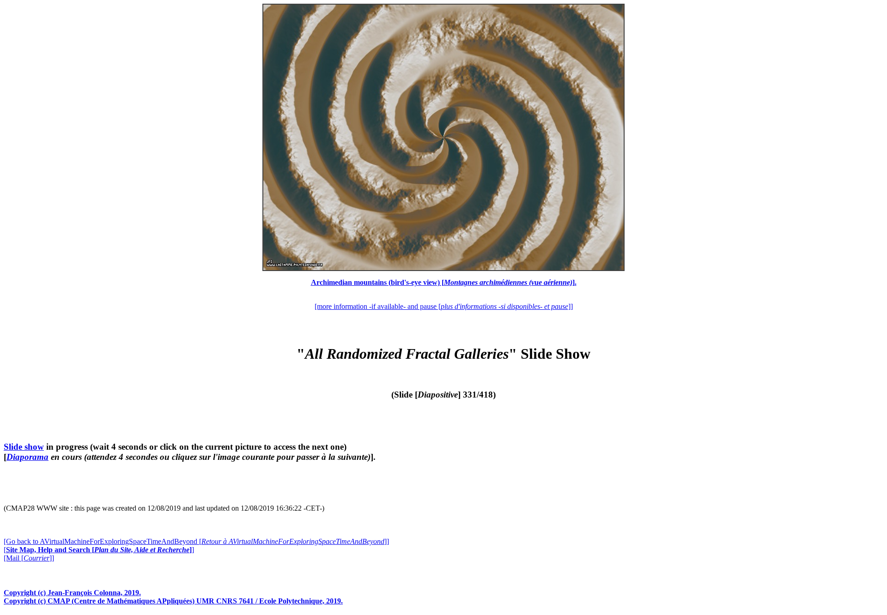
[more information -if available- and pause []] (444, 306)
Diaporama (27, 457)
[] (99, 550)
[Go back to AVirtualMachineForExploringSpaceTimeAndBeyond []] (196, 541)
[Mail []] (29, 558)
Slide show (24, 447)
